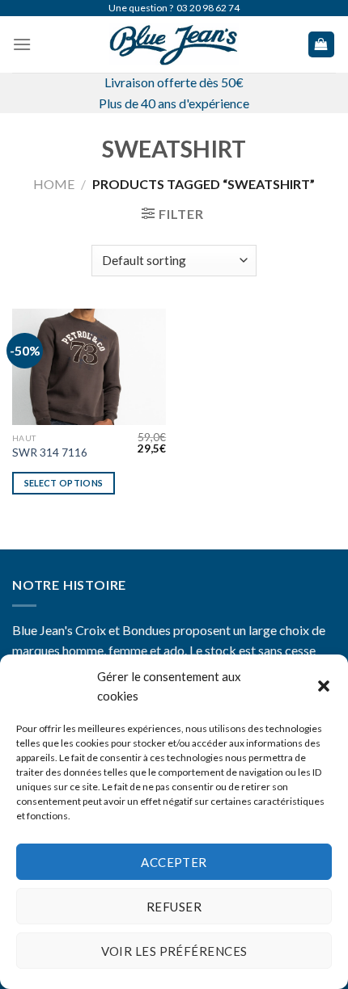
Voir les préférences (174, 951)
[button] (324, 686)
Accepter (174, 862)
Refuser (174, 906)
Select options (64, 483)
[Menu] (22, 44)
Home (53, 183)
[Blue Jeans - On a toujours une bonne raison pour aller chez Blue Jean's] (174, 44)
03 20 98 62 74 (208, 8)
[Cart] (321, 45)
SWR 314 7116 (49, 452)
